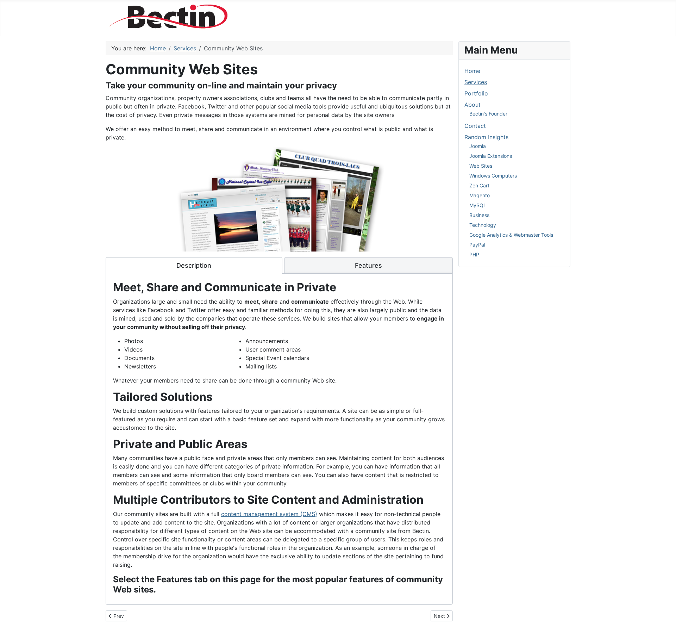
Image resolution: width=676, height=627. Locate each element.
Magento (479, 195)
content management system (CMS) (269, 513)
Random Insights (486, 137)
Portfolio (476, 93)
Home (472, 70)
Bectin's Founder (488, 114)
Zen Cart (479, 185)
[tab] (194, 265)
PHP (474, 254)
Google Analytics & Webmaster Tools (511, 235)
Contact (475, 125)
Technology (482, 225)
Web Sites (480, 166)
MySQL (477, 205)
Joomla (477, 146)
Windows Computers (493, 176)
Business (479, 215)
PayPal (477, 245)
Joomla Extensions (490, 156)
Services (475, 82)
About (472, 104)
